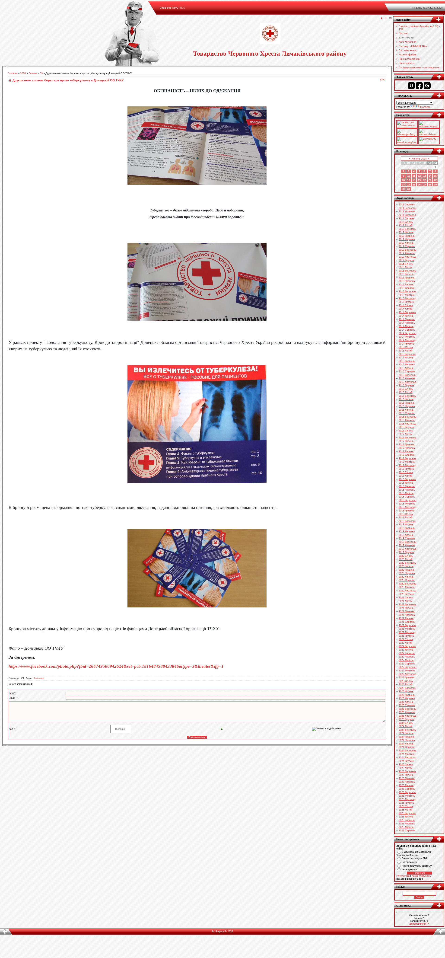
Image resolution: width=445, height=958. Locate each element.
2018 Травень (407, 486)
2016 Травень (407, 402)
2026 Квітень (406, 816)
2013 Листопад (407, 298)
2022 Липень (406, 660)
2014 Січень (406, 305)
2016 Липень (406, 409)
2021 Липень (406, 618)
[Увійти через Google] (427, 85)
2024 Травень (407, 736)
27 (424, 184)
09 (41, 73)
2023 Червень (407, 698)
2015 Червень (407, 364)
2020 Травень (407, 569)
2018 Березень (407, 479)
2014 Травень (407, 319)
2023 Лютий (405, 684)
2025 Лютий (405, 767)
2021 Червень (407, 614)
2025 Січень (406, 764)
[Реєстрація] (386, 18)
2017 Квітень (406, 441)
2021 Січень (406, 597)
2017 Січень (406, 430)
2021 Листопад (407, 632)
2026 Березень (407, 813)
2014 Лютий (405, 308)
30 (403, 189)
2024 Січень (406, 722)
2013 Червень (407, 281)
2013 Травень (407, 277)
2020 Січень (406, 555)
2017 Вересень (407, 458)
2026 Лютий (405, 809)
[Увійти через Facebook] (419, 85)
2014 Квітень (406, 315)
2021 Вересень (407, 625)
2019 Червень (407, 531)
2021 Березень (407, 604)
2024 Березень (407, 729)
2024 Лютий (405, 726)
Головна (12, 73)
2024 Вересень (407, 750)
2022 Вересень (407, 667)
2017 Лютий (405, 434)
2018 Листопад (407, 507)
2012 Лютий (405, 225)
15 (435, 175)
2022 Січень (406, 639)
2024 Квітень (406, 733)
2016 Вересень (407, 416)
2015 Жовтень (407, 378)
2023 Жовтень (407, 712)
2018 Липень (406, 493)
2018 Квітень (406, 482)
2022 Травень (407, 653)
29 (435, 184)
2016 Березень (407, 395)
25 (414, 184)
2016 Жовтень (407, 420)
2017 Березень (407, 437)
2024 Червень (407, 740)
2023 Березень (407, 688)
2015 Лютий (405, 350)
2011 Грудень (406, 218)
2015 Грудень (406, 385)
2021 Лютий (405, 601)
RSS (182, 7)
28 (430, 184)
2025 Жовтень (407, 795)
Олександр (38, 678)
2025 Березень (407, 771)
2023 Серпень (407, 705)
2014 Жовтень (407, 336)
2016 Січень (406, 388)
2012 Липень (406, 242)
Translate (425, 106)
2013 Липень (406, 284)
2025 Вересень (407, 792)
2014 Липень (406, 326)
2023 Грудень (406, 719)
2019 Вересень (407, 541)
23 (403, 184)
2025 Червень (407, 781)
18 (414, 180)
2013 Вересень (407, 291)
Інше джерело (410, 869)
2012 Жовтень (407, 253)
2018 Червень (407, 489)
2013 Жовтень (407, 295)
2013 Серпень (407, 288)
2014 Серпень (407, 329)
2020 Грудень (406, 594)
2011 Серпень (407, 204)
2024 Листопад (407, 757)
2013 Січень (406, 263)
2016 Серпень (407, 413)
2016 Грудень (406, 427)
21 (430, 180)
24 (408, 184)
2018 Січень (406, 472)
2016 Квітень (406, 399)
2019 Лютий (405, 517)
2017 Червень (407, 448)
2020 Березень (407, 562)
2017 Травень (407, 444)
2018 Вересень (407, 500)
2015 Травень (407, 361)
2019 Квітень (406, 524)
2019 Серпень (407, 538)
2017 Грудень (406, 468)
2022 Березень (407, 646)
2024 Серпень (407, 747)
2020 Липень (406, 576)
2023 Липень (406, 701)
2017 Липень (406, 451)
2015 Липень (406, 368)
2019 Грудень (406, 552)
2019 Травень (407, 528)
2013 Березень (407, 270)
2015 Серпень (407, 371)
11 (414, 175)
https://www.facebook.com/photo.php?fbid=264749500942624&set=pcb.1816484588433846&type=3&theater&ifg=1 (116, 666)
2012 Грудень (406, 260)
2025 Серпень (407, 788)
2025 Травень (407, 778)
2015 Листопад (407, 381)
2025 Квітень (406, 774)
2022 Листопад (407, 674)
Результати (403, 876)
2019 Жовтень (407, 545)
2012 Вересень (407, 249)
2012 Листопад (407, 256)
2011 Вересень (407, 208)
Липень (33, 73)
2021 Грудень (406, 635)
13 (424, 175)
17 (408, 180)
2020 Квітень (406, 566)
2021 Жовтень (407, 628)
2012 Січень (406, 221)
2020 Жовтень (407, 587)
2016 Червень (407, 406)
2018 (23, 73)
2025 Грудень (406, 802)
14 (430, 175)
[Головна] (381, 18)
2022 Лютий (405, 642)
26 (419, 184)
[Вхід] (390, 18)
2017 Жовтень (407, 461)
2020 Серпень (407, 580)
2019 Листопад (407, 548)
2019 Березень (407, 521)
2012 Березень (407, 228)
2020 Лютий (405, 559)
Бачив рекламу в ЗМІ (414, 858)
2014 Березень (407, 312)
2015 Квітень (406, 357)
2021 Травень (407, 611)
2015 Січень (406, 347)
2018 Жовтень (407, 503)
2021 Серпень (407, 621)
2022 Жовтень (407, 670)
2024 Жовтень (407, 754)
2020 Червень (407, 573)
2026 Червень (407, 823)
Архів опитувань (421, 876)
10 (408, 175)
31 (408, 189)
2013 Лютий (405, 267)
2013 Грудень (406, 301)
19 (419, 180)
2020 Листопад (407, 590)
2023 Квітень (406, 691)
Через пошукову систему (417, 865)
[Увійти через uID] (411, 85)
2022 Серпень (407, 663)
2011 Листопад (407, 215)
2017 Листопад (407, 465)
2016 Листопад (407, 423)
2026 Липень (406, 827)
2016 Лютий (405, 392)
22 (435, 180)
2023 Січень (406, 681)
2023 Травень (407, 694)
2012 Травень (407, 235)
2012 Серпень (407, 246)
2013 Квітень (406, 274)
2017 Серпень (407, 454)
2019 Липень (406, 534)
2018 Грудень (406, 510)
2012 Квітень (406, 232)
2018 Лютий (405, 475)
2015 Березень (407, 354)
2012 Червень (407, 239)
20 (424, 180)
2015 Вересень (407, 375)
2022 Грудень (406, 677)
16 (403, 180)
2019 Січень (406, 514)
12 (419, 175)
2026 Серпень (407, 830)
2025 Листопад (407, 799)
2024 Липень (406, 743)
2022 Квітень (406, 649)
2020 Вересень (407, 583)
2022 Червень (407, 656)
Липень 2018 (419, 158)
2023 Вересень (407, 708)
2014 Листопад (407, 340)
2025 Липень (406, 785)
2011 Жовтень (407, 211)
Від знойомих (409, 862)
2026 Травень (407, 820)
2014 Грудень (406, 343)
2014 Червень (407, 322)
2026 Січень (406, 806)
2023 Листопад (407, 715)
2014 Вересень (407, 333)
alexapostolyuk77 (419, 923)
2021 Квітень (406, 608)
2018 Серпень (407, 496)
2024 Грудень (406, 761)
